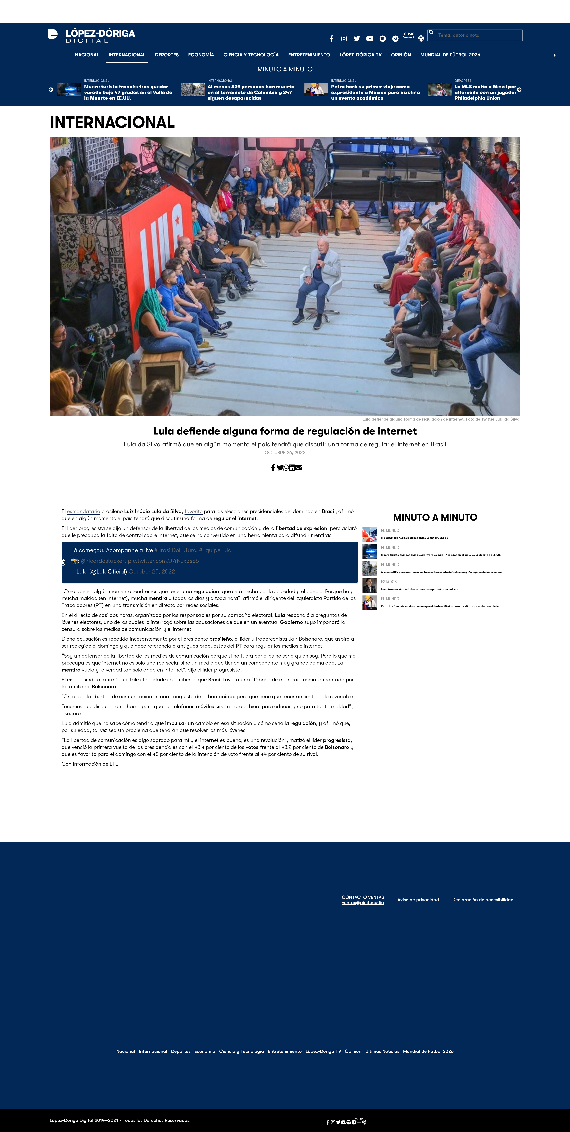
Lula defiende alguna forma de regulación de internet (285, 431)
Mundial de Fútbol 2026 (450, 55)
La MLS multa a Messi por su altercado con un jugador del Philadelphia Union (490, 92)
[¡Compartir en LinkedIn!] (292, 468)
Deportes (167, 55)
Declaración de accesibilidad (483, 899)
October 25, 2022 (152, 571)
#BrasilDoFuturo (175, 550)
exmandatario (83, 511)
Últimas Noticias (382, 1051)
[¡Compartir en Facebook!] (273, 468)
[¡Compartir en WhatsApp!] (286, 468)
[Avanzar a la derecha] (555, 55)
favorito (194, 511)
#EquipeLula (215, 550)
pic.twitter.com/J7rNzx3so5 (163, 560)
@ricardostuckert (103, 560)
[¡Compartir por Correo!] (298, 468)
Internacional (127, 55)
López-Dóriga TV (361, 55)
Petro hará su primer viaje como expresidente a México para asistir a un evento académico (375, 92)
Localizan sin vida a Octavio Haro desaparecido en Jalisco (419, 589)
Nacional (87, 55)
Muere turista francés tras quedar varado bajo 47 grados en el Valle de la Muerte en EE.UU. (128, 92)
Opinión (401, 55)
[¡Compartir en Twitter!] (280, 468)
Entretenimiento (309, 55)
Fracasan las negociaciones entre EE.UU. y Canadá (414, 537)
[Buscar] (562, 55)
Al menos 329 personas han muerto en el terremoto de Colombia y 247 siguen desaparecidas (251, 92)
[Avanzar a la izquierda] (51, 89)
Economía (201, 55)
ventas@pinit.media (363, 902)
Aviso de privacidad (418, 899)
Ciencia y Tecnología (251, 55)
